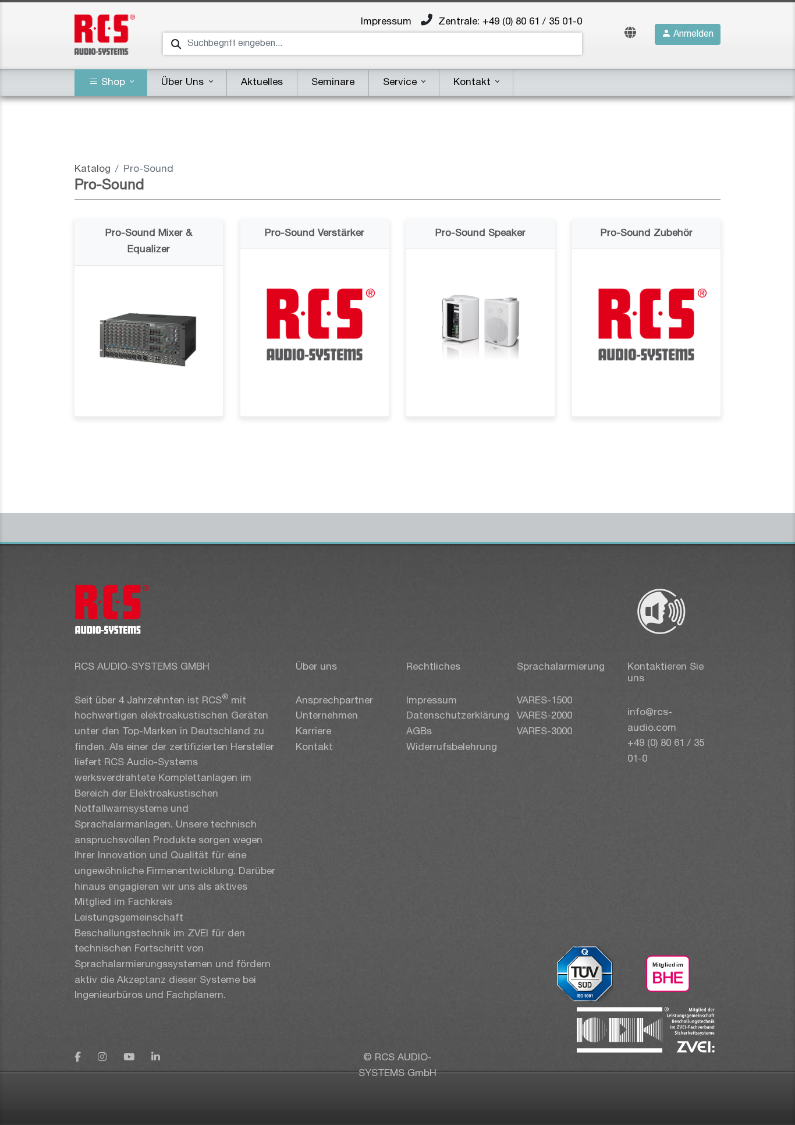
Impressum (386, 21)
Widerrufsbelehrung (451, 747)
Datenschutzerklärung (457, 716)
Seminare (332, 82)
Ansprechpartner (334, 700)
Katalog (92, 169)
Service (401, 82)
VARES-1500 (544, 700)
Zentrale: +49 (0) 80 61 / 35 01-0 (510, 21)
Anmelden (692, 34)
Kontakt (473, 82)
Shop (113, 82)
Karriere (313, 731)
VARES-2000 (544, 716)
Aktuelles (262, 82)
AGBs (419, 731)
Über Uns (184, 82)
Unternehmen (327, 716)
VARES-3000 (544, 731)
